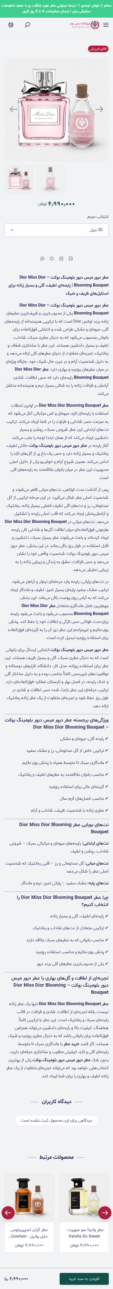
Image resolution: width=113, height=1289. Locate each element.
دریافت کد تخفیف (56, 686)
